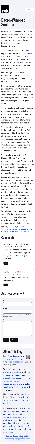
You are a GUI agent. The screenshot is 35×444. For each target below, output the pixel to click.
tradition (28, 53)
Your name (6, 301)
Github (20, 440)
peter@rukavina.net (17, 387)
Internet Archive (20, 438)
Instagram (9, 436)
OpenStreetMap (9, 438)
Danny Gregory (25, 231)
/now (9, 372)
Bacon (3, 231)
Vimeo (21, 436)
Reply (6, 263)
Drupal (15, 440)
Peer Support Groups (13, 231)
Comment (6, 320)
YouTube (15, 436)
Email (5, 308)
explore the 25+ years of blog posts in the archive (16, 400)
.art (28, 438)
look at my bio (18, 372)
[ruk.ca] (17, 9)
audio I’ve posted (13, 375)
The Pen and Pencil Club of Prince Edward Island (17, 229)
